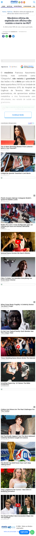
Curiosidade (27, 6)
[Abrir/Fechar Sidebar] (2, 2)
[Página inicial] (14, 2)
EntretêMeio (18, 6)
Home (3, 6)
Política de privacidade (10, 531)
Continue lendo (18, 115)
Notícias (9, 6)
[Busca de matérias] (34, 3)
